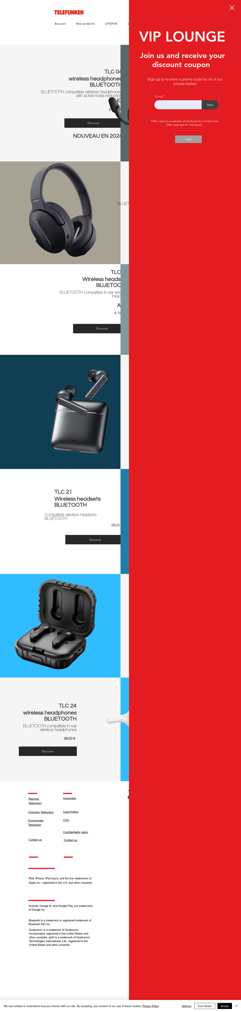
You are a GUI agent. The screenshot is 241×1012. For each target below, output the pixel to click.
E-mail (159, 96)
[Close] (236, 1006)
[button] (232, 8)
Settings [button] (186, 1006)
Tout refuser (205, 1006)
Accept (225, 1006)
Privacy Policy (151, 1006)
